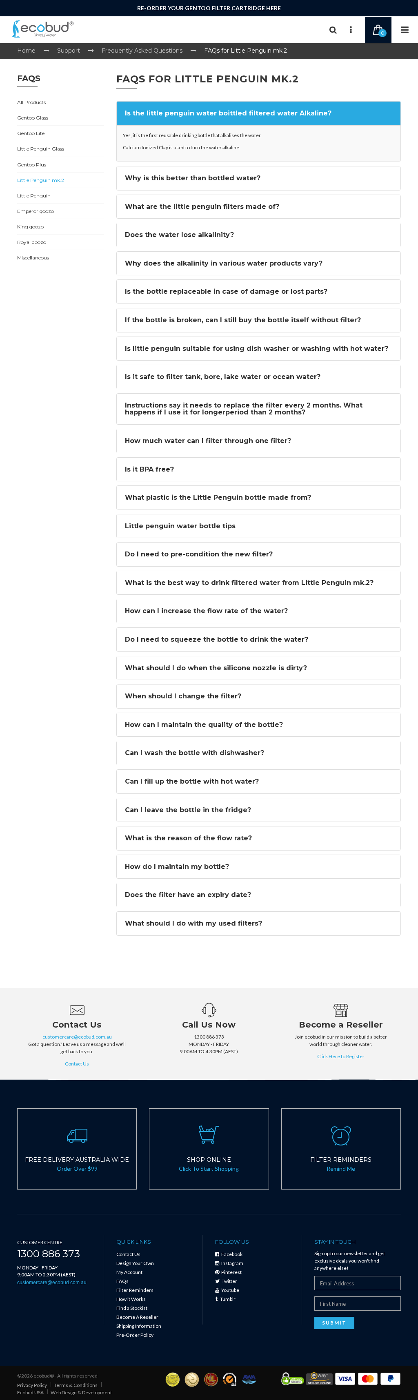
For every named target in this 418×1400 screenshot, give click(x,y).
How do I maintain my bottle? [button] (177, 867)
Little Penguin (34, 196)
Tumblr (227, 1299)
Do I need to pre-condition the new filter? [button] (199, 554)
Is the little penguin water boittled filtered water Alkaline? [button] (228, 113)
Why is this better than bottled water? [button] (192, 178)
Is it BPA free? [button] (149, 469)
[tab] (259, 113)
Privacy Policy (32, 1385)
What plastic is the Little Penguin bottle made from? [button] (218, 497)
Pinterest (231, 1272)
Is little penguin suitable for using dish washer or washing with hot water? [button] (256, 348)
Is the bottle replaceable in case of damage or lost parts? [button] (226, 291)
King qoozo (30, 227)
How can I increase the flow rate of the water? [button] (206, 611)
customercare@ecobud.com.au (77, 1037)
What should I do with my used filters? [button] (193, 923)
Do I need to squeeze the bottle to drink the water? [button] (216, 639)
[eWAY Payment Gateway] (319, 1378)
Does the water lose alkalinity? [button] (179, 235)
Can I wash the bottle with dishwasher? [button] (194, 753)
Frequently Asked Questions (142, 50)
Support (68, 50)
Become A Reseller (137, 1317)
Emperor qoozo (35, 211)
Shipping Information (138, 1326)
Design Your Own (135, 1263)
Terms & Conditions (76, 1385)
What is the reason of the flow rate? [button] (188, 838)
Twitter (229, 1281)
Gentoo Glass (32, 118)
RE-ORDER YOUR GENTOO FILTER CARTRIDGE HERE (209, 7)
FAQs (122, 1281)
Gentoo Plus (31, 165)
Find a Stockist (131, 1308)
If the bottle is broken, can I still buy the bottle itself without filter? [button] (243, 320)
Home (26, 50)
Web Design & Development (81, 1392)
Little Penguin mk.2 (40, 180)
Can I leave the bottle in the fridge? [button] (188, 810)
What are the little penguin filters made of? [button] (202, 206)
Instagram (231, 1263)
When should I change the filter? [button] (183, 696)
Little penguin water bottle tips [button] (180, 526)
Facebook (231, 1254)
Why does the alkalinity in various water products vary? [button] (223, 263)
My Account (129, 1272)
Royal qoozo (31, 242)
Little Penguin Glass (40, 149)
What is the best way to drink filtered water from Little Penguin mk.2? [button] (249, 583)
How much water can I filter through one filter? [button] (208, 441)
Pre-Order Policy (134, 1335)
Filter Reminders (134, 1290)
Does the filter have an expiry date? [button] (188, 895)
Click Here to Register (341, 1056)
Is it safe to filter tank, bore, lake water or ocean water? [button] (222, 377)
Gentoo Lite (30, 133)
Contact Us (77, 1064)
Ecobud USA (30, 1392)
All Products (31, 102)
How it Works (131, 1299)
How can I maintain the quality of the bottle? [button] (204, 725)
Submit (334, 1323)
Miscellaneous (33, 258)
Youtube (229, 1290)
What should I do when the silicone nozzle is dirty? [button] (216, 668)
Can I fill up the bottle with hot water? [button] (192, 781)
